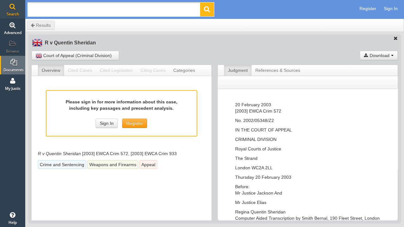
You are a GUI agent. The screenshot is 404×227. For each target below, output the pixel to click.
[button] (207, 9)
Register (367, 8)
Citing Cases (153, 70)
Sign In (391, 8)
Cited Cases (80, 70)
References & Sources (277, 70)
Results (43, 25)
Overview (51, 70)
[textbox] (114, 11)
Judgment (238, 70)
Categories (184, 70)
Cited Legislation (116, 70)
